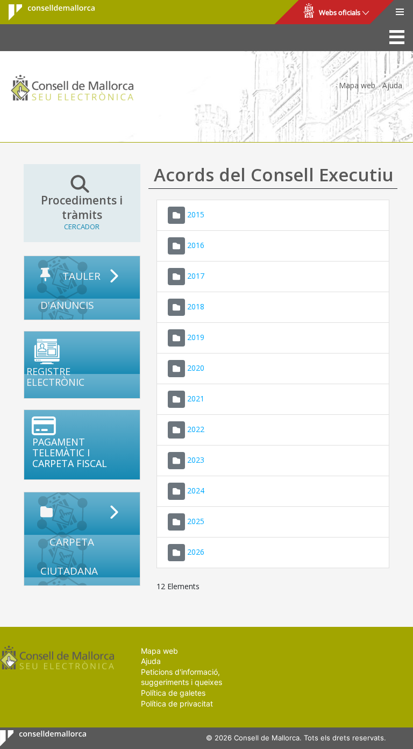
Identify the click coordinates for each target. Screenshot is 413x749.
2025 (195, 520)
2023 (195, 459)
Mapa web (357, 85)
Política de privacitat (177, 703)
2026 (195, 551)
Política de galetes (173, 692)
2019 (195, 336)
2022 (195, 428)
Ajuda (392, 85)
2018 (195, 306)
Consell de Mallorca (45, 12)
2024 (195, 490)
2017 (195, 275)
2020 (195, 367)
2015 (195, 214)
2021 (195, 398)
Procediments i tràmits (82, 212)
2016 (195, 244)
